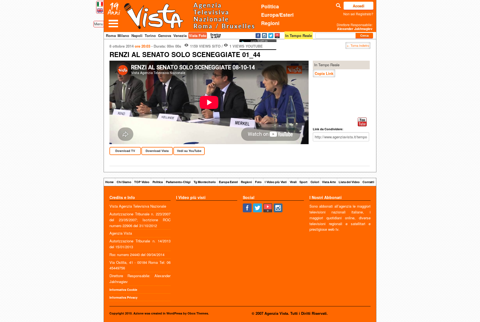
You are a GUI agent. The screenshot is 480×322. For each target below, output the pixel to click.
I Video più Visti (276, 182)
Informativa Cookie (123, 289)
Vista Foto (197, 35)
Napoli (136, 35)
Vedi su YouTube (189, 151)
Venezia (180, 35)
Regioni (270, 23)
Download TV (125, 151)
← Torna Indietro (358, 45)
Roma (111, 35)
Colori (315, 182)
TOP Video (141, 182)
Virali (293, 182)
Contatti (368, 182)
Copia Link (324, 73)
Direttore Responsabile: (354, 27)
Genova (164, 35)
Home (109, 182)
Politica (270, 6)
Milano (123, 35)
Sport (303, 182)
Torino (150, 35)
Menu (98, 23)
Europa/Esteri (277, 14)
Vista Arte (329, 182)
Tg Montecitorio (205, 182)
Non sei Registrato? (358, 13)
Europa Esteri (228, 182)
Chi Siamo (124, 182)
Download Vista (157, 151)
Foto (258, 182)
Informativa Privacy (123, 297)
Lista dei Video (349, 182)
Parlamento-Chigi (178, 182)
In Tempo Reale (326, 64)
